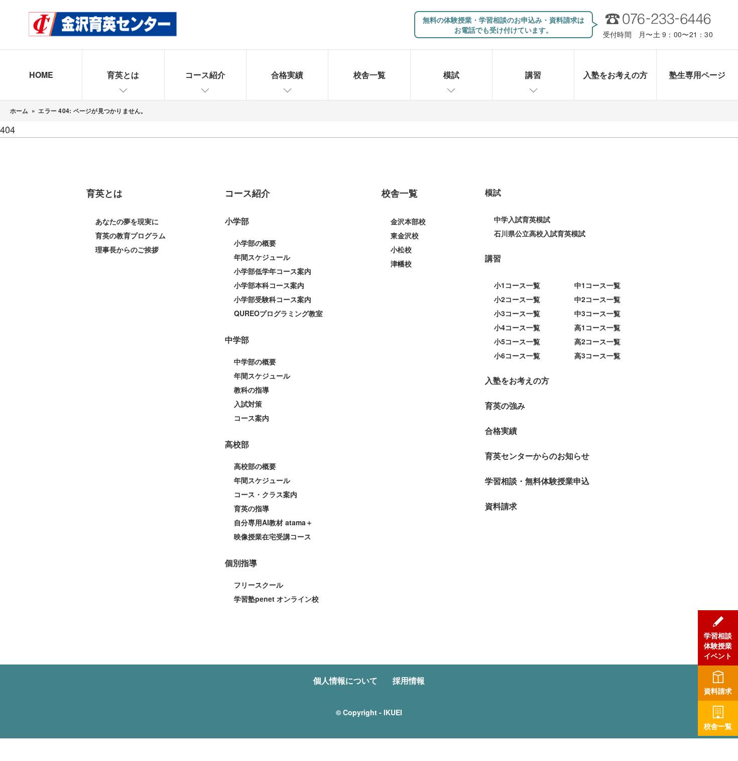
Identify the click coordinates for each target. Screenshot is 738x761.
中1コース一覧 (597, 285)
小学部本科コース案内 (269, 285)
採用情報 (409, 680)
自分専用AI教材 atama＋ (273, 522)
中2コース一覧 (597, 299)
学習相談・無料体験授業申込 (537, 481)
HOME (41, 74)
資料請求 (501, 506)
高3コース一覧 (597, 355)
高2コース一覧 (597, 341)
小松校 (401, 249)
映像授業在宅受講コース (272, 536)
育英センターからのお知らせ (537, 455)
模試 (451, 74)
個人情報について (345, 680)
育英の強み (505, 405)
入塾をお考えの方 (615, 74)
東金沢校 (405, 235)
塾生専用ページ (697, 74)
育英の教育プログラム (130, 235)
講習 (533, 74)
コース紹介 (205, 74)
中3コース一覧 (597, 313)
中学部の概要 (255, 361)
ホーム (19, 110)
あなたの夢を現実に (127, 221)
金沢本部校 (408, 221)
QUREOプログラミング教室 (278, 313)
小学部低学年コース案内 (272, 271)
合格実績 (287, 74)
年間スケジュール (262, 257)
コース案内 (251, 418)
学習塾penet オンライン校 (276, 599)
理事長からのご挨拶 (127, 249)
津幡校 (401, 263)
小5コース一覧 (517, 341)
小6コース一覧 (517, 355)
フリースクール (258, 585)
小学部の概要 (255, 243)
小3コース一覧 (517, 313)
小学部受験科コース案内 (272, 299)
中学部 (237, 339)
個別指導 (241, 562)
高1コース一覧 (597, 327)
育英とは (123, 74)
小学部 (237, 221)
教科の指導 (251, 390)
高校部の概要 (255, 466)
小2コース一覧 (517, 299)
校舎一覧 (369, 74)
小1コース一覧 (517, 285)
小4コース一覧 (517, 327)
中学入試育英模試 (522, 219)
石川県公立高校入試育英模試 (539, 233)
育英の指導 (251, 508)
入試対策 (248, 404)
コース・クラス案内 (265, 494)
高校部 (237, 444)
